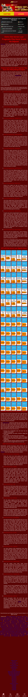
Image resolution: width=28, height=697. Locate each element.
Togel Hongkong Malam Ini (5, 617)
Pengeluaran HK (11, 619)
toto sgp (14, 627)
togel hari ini (10, 626)
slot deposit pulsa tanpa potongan (17, 632)
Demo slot (3, 44)
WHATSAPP (17, 696)
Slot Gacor (8, 622)
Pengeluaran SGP (21, 620)
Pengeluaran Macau (14, 683)
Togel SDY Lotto (14, 660)
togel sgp (13, 634)
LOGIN (21, 14)
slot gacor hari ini (16, 633)
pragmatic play (18, 75)
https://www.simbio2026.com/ (14, 672)
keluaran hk (3, 627)
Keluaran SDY (13, 616)
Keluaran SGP (22, 617)
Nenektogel (14, 687)
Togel (6, 619)
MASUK (3, 696)
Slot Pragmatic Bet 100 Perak (10, 623)
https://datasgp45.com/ (14, 675)
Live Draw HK (21, 635)
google (19, 601)
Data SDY (14, 661)
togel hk (20, 629)
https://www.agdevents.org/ (14, 674)
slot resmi (17, 629)
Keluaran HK (2, 622)
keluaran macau (11, 629)
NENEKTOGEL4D (14, 667)
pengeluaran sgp (24, 625)
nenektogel (14, 684)
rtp (6, 632)
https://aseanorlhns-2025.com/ (14, 671)
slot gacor (3, 452)
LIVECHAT (24, 696)
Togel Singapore (15, 617)
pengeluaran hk (4, 626)
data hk (7, 627)
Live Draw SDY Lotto (14, 663)
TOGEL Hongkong (14, 635)
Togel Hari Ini (19, 616)
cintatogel (14, 686)
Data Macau (14, 676)
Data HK (8, 616)
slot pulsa (10, 627)
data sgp (22, 633)
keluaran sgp (18, 627)
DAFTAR (7, 14)
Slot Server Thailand (21, 623)
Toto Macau (14, 664)
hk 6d (3, 634)
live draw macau (23, 628)
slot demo (24, 629)
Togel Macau (14, 680)
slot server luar (6, 422)
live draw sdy (19, 631)
